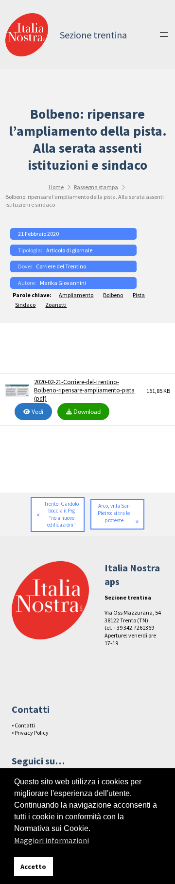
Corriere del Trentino (61, 266)
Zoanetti (56, 304)
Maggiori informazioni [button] (51, 840)
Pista (139, 295)
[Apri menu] (164, 34)
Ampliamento (76, 295)
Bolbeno (113, 295)
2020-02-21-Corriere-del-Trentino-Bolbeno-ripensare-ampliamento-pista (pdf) (84, 390)
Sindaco (25, 304)
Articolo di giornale (69, 250)
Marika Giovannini (63, 282)
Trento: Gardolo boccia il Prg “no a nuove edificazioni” (61, 514)
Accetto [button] (33, 866)
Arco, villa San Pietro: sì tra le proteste (114, 512)
